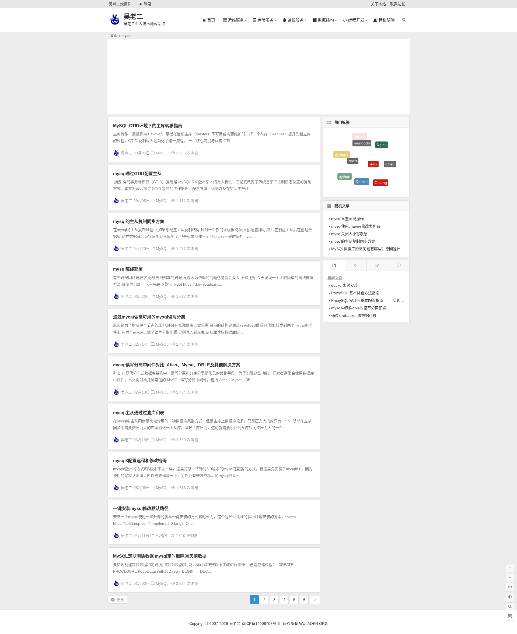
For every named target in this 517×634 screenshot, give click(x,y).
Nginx (381, 141)
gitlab (389, 159)
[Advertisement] (258, 76)
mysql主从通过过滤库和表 (138, 412)
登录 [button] (147, 4)
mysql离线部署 (128, 269)
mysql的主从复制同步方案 (138, 221)
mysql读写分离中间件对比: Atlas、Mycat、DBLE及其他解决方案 (176, 365)
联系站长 (397, 4)
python (344, 173)
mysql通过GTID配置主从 (137, 173)
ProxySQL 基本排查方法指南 (355, 293)
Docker (362, 173)
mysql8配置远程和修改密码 (140, 460)
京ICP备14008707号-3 (261, 623)
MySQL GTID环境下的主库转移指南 (147, 125)
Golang (381, 177)
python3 (341, 152)
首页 (114, 35)
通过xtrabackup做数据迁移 (353, 315)
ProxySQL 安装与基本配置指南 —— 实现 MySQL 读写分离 (380, 300)
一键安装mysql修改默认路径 (141, 508)
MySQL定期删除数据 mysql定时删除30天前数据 (160, 556)
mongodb (362, 138)
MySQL (162, 153)
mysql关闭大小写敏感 (349, 234)
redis (353, 152)
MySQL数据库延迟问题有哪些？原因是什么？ (369, 249)
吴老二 (133, 16)
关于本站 (378, 4)
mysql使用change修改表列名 (355, 226)
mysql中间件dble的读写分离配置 (358, 308)
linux (373, 154)
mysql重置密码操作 (347, 219)
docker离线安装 (344, 285)
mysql (359, 187)
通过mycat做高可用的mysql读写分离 (149, 317)
